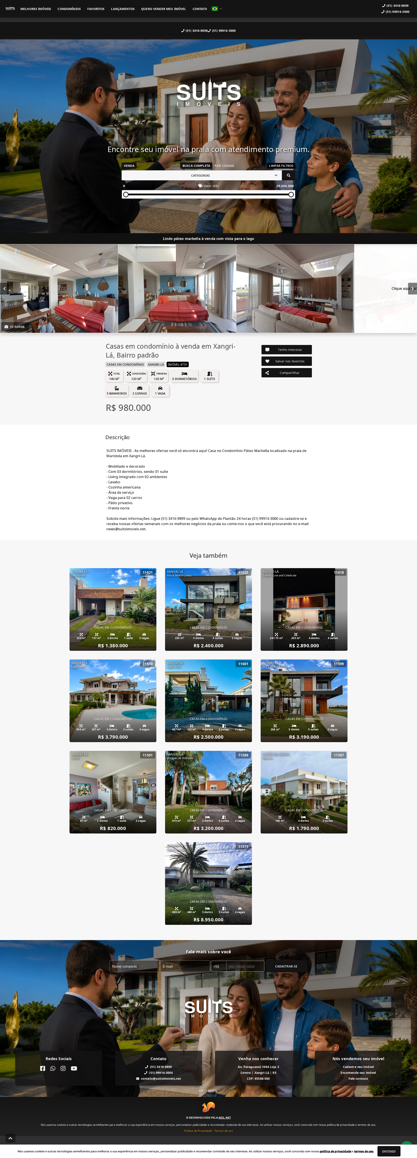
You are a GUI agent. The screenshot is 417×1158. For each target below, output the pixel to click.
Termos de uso (223, 1131)
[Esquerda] (4, 289)
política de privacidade (335, 1151)
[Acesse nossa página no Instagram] (63, 1068)
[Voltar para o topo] (10, 1138)
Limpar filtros (281, 166)
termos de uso (364, 1151)
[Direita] (412, 289)
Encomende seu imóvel (358, 1073)
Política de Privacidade (198, 1131)
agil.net (224, 1118)
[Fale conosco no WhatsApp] (52, 1068)
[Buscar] (288, 175)
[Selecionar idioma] (217, 8)
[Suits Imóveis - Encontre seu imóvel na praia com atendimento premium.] (208, 95)
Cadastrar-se (286, 966)
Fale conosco (358, 1078)
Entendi (388, 1151)
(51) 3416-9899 (197, 30)
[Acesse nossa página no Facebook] (42, 1068)
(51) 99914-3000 (224, 30)
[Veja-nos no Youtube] (74, 1068)
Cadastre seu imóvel (358, 1067)
